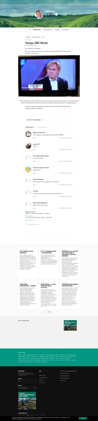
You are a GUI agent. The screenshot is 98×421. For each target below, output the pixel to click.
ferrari (42, 356)
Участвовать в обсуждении (66, 137)
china (66, 355)
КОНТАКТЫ (36, 1)
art (38, 355)
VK (48, 14)
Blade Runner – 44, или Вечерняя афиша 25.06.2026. (48, 285)
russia (57, 360)
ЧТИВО (21, 1)
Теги (31, 1)
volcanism (39, 361)
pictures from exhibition (34, 360)
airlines (25, 355)
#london (28, 37)
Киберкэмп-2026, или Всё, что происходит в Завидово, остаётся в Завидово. (70, 253)
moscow (52, 358)
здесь (39, 418)
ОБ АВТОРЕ (8, 1)
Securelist (62, 380)
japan (68, 356)
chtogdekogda (72, 355)
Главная (3, 1)
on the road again (23, 360)
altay (34, 355)
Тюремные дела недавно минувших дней (70, 285)
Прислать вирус (64, 373)
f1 (38, 356)
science (62, 360)
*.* (30, 29)
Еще (49, 312)
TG (46, 14)
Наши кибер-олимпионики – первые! (28, 285)
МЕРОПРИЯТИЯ (15, 1)
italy (57, 356)
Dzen (51, 14)
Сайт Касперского (64, 375)
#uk (43, 37)
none (68, 358)
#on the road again (36, 37)
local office (26, 358)
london (32, 358)
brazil (61, 355)
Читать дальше (29, 216)
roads (52, 360)
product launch (46, 360)
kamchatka (73, 356)
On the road (65, 29)
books (57, 355)
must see (63, 358)
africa (20, 355)
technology (68, 360)
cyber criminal (22, 356)
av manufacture (50, 355)
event (28, 356)
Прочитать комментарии (34, 119)
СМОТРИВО (26, 1)
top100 (20, 361)
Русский (92, 1)
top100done (26, 361)
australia (43, 355)
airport (30, 355)
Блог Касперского (64, 378)
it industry (62, 356)
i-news (46, 356)
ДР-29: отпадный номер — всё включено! (48, 252)
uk (34, 361)
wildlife (45, 361)
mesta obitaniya (45, 358)
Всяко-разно (36, 29)
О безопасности (47, 29)
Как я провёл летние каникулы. (26, 252)
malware (38, 358)
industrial (52, 356)
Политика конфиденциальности (68, 371)
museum (58, 358)
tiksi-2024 (75, 360)
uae (31, 361)
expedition (33, 356)
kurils (20, 358)
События (57, 29)
